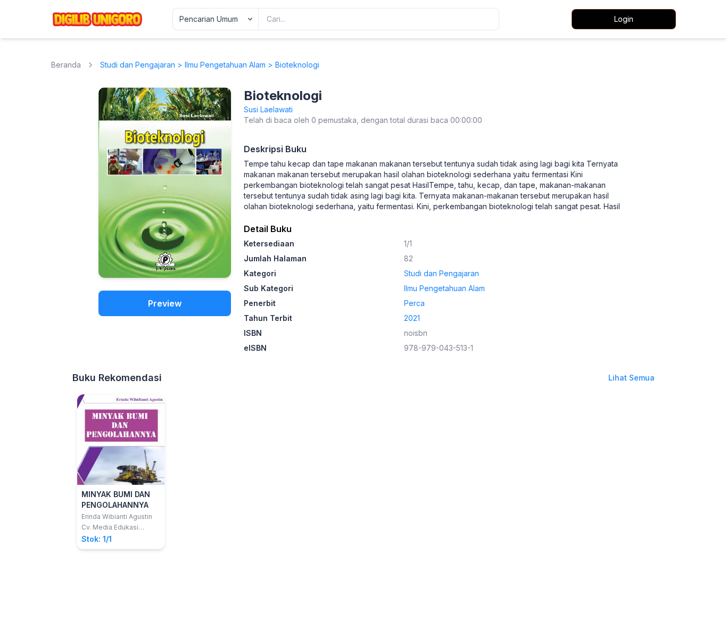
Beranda (66, 64)
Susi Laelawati (268, 109)
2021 (412, 318)
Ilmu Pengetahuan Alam (225, 64)
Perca (414, 303)
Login (623, 18)
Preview (164, 303)
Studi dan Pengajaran (137, 64)
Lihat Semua (631, 377)
